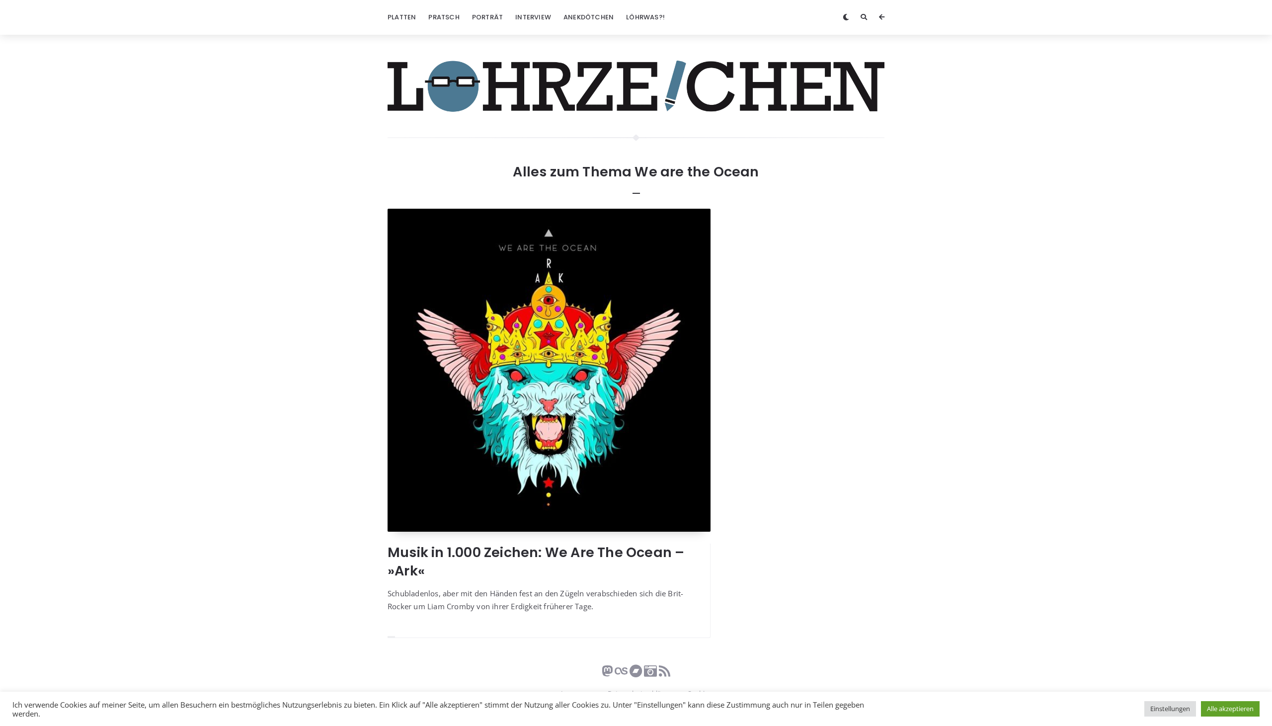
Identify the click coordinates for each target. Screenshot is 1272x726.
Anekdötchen (588, 17)
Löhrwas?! (645, 17)
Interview (533, 17)
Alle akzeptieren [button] (1230, 708)
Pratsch (443, 17)
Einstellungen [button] (1170, 708)
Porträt (487, 17)
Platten (402, 17)
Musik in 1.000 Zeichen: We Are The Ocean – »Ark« (536, 561)
